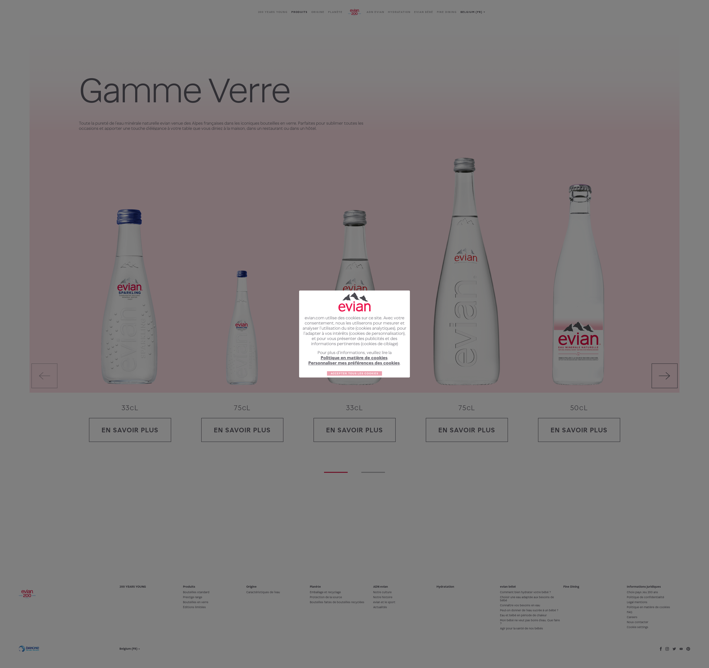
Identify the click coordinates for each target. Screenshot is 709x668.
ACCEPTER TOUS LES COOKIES (355, 373)
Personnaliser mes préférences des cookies (354, 362)
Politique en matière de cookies (354, 357)
